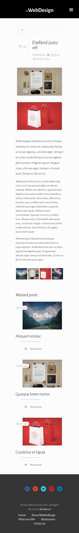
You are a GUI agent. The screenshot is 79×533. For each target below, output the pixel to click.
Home (22, 515)
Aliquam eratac (28, 336)
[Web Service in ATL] (39, 11)
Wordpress (45, 509)
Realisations (48, 519)
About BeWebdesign (43, 515)
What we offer (26, 519)
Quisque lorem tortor (33, 394)
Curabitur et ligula (30, 452)
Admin (53, 54)
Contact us (39, 523)
